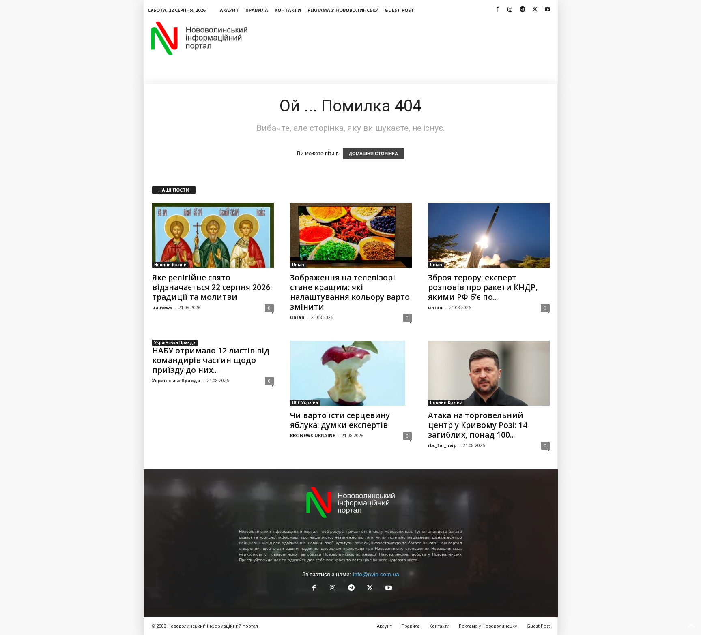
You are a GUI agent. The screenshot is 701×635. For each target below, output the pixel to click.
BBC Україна (305, 402)
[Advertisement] (410, 38)
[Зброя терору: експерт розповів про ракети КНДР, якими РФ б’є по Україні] (489, 235)
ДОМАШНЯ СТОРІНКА (373, 153)
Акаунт (229, 10)
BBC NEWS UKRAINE (312, 435)
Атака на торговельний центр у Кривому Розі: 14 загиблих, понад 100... (477, 425)
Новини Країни (170, 264)
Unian (298, 264)
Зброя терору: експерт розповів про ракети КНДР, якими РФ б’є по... (483, 287)
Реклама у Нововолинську (342, 10)
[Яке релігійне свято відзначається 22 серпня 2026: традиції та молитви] (213, 235)
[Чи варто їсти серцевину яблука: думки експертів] (351, 373)
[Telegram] (522, 10)
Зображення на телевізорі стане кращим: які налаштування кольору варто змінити (350, 292)
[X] (535, 10)
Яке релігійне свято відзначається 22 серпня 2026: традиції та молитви (212, 287)
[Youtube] (548, 10)
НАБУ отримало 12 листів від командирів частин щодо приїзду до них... (210, 360)
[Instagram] (510, 10)
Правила (256, 10)
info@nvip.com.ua (376, 574)
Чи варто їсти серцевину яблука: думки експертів (340, 420)
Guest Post (399, 10)
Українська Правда (175, 342)
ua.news (162, 307)
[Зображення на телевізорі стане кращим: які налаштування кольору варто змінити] (351, 235)
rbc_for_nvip (442, 445)
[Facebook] (497, 10)
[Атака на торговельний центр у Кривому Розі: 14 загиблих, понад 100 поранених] (489, 373)
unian (297, 317)
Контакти (288, 10)
